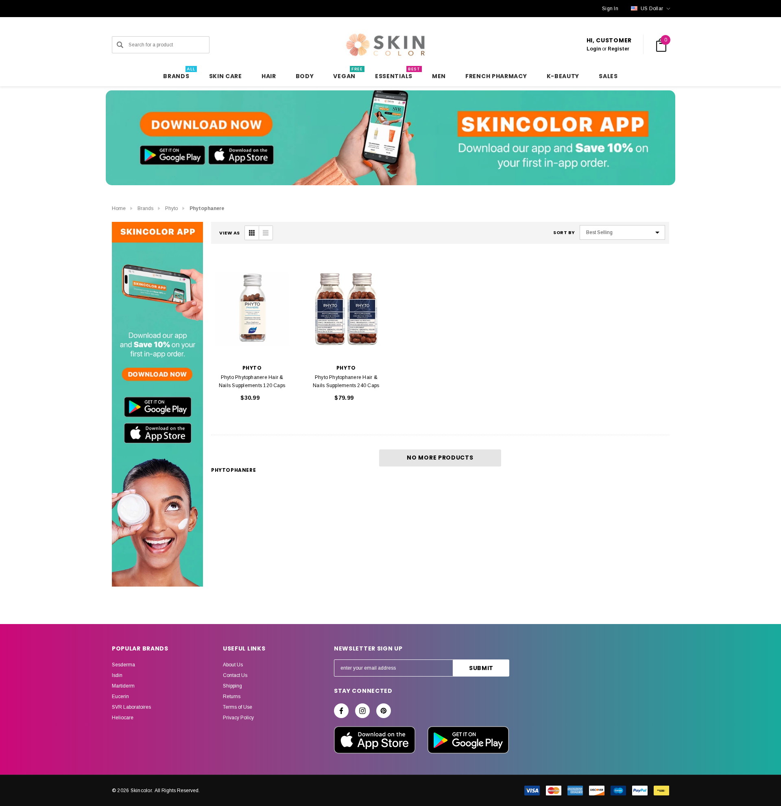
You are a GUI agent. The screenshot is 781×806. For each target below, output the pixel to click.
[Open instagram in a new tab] (362, 710)
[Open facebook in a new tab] (341, 710)
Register (618, 49)
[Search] (120, 45)
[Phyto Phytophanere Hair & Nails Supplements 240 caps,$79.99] (346, 308)
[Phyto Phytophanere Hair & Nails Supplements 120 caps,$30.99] (252, 308)
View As (229, 233)
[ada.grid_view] (252, 233)
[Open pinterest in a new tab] (383, 710)
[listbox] (622, 232)
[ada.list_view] (266, 233)
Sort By (564, 232)
